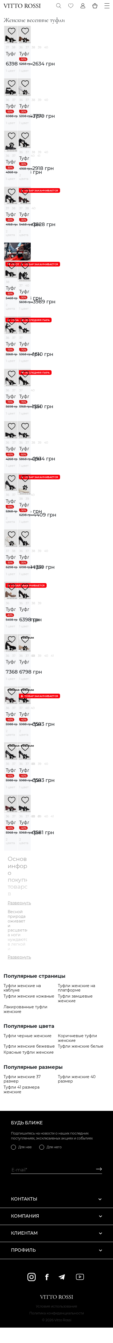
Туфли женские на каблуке (22, 988)
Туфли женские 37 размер (22, 1079)
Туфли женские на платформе (76, 988)
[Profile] (82, 5)
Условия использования (56, 1306)
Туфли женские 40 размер (76, 1079)
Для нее (25, 1147)
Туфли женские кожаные (29, 996)
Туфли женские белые (80, 1046)
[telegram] (61, 1277)
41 (38, 156)
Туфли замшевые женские (75, 998)
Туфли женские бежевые (29, 1046)
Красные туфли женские (29, 1052)
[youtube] (80, 1277)
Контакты (24, 1199)
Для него (54, 1147)
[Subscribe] (97, 1170)
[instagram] (31, 1277)
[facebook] (47, 1276)
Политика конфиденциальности (56, 1313)
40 (46, 47)
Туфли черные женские (28, 1036)
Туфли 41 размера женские (21, 1089)
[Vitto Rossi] (22, 6)
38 (13, 47)
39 (39, 47)
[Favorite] (70, 5)
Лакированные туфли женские (25, 1009)
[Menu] (106, 5)
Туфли (11, 53)
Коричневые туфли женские (77, 1038)
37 (7, 47)
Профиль (23, 1250)
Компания (25, 1216)
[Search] (58, 5)
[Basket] (94, 5)
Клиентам (24, 1233)
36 (21, 47)
